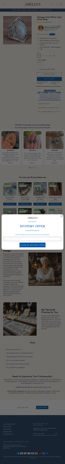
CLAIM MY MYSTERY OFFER (32, 245)
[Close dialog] (62, 216)
